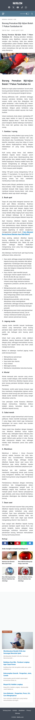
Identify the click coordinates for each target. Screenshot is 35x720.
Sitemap (17, 713)
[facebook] (5, 543)
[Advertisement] (17, 611)
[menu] (4, 13)
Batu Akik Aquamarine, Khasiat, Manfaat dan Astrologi (8, 579)
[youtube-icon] (17, 7)
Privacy (29, 710)
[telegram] (30, 543)
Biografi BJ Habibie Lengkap (13, 684)
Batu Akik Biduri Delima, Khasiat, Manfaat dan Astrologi (25, 579)
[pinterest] (17, 543)
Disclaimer (22, 710)
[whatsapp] (24, 543)
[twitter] (11, 543)
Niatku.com (20, 717)
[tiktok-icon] (22, 7)
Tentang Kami (7, 710)
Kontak (15, 710)
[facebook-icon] (9, 7)
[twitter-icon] (13, 7)
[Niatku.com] (17, 3)
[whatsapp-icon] (26, 7)
